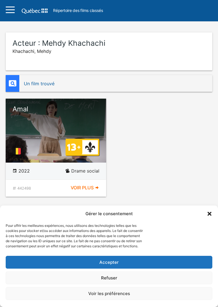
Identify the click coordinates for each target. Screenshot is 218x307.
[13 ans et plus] (73, 147)
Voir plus (83, 187)
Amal (20, 109)
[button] (209, 214)
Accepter (109, 262)
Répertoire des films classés (78, 11)
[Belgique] (18, 151)
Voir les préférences (109, 293)
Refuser (109, 278)
